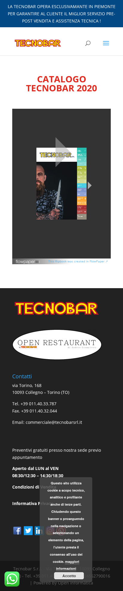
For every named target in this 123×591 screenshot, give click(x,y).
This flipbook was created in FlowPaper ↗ (78, 261)
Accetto (69, 575)
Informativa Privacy (32, 503)
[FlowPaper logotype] (28, 262)
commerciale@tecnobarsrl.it (54, 422)
